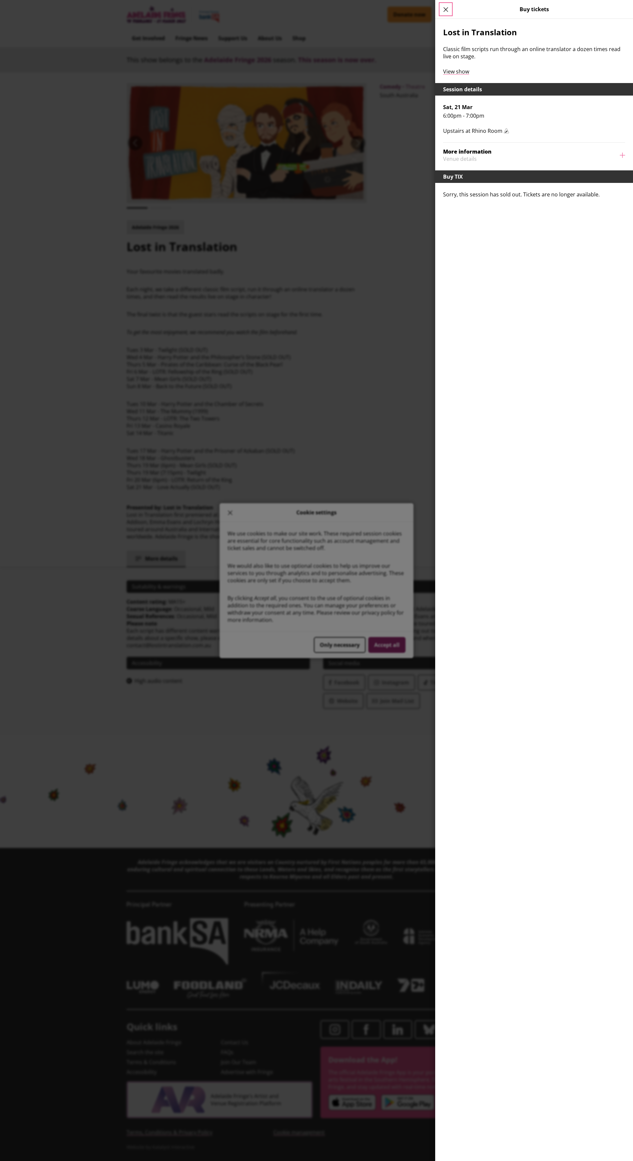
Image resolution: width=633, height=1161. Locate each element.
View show (456, 71)
